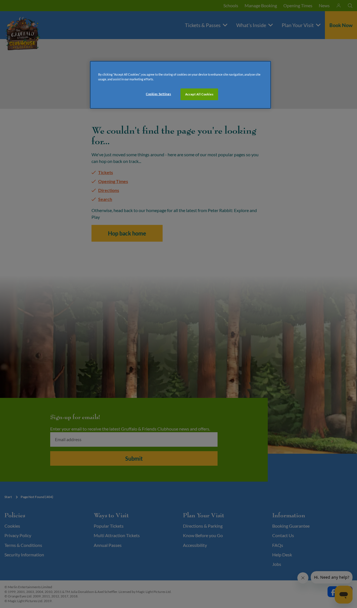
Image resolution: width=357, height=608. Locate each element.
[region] (180, 85)
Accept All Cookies (199, 94)
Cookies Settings (158, 94)
